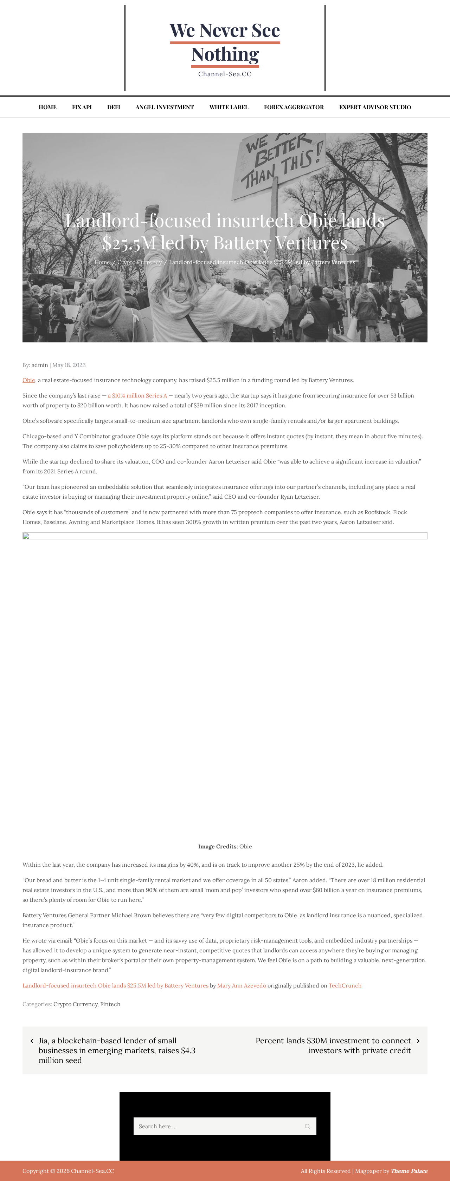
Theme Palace (409, 1170)
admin (40, 364)
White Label (229, 107)
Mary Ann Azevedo (241, 985)
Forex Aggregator (294, 107)
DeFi (113, 107)
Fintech (110, 1004)
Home (48, 107)
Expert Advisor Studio (375, 107)
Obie (28, 379)
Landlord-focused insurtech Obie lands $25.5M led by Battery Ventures (115, 985)
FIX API (82, 107)
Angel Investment (165, 107)
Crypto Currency (75, 1004)
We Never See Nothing (225, 41)
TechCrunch (345, 985)
